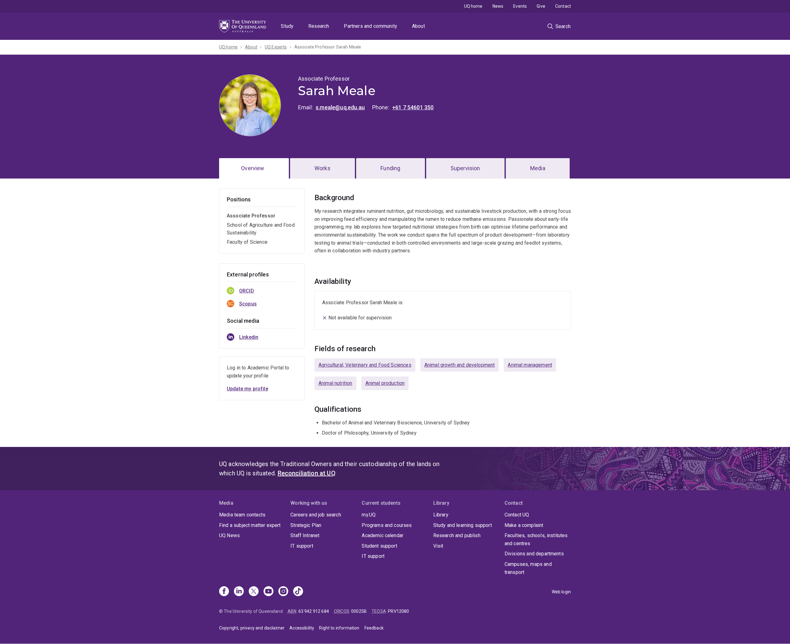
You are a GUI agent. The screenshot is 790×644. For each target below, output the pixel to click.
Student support (379, 546)
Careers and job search (315, 515)
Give (541, 6)
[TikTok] (298, 591)
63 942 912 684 (313, 611)
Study (287, 26)
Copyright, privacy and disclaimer (252, 627)
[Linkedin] (239, 591)
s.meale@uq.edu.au (340, 107)
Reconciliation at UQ (306, 473)
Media (537, 168)
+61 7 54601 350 (413, 107)
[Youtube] (268, 591)
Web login (561, 591)
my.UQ (369, 515)
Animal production (385, 383)
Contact (563, 6)
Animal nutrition (335, 383)
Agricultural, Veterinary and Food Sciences (364, 365)
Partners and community (370, 26)
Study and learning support (462, 525)
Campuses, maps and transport (528, 568)
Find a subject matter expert (250, 525)
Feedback (374, 627)
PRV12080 (398, 611)
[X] (254, 591)
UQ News (229, 535)
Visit (438, 546)
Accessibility (301, 627)
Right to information (339, 627)
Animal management (530, 365)
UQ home (473, 6)
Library (440, 515)
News (498, 6)
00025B (359, 611)
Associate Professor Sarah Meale (327, 46)
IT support (301, 546)
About (418, 26)
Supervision (465, 168)
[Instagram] (283, 591)
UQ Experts (276, 46)
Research (318, 26)
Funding (390, 168)
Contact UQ (517, 515)
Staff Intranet (304, 535)
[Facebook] (224, 591)
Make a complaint (524, 525)
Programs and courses (387, 525)
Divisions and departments (534, 554)
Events (520, 6)
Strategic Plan (305, 525)
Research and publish (456, 535)
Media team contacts (242, 515)
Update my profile (247, 389)
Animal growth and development (459, 365)
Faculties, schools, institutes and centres (536, 539)
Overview (252, 168)
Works (322, 168)
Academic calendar (382, 535)
